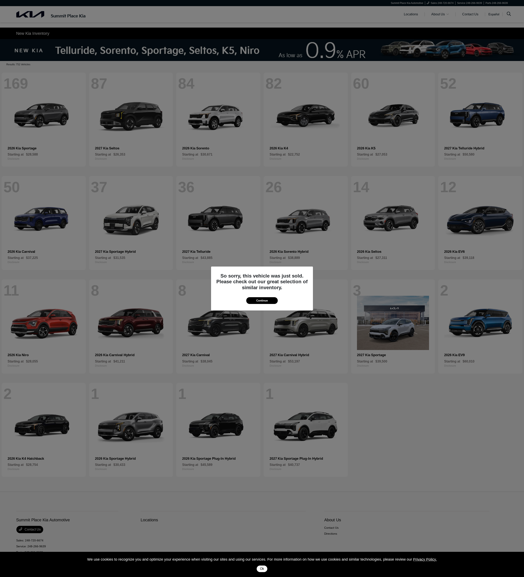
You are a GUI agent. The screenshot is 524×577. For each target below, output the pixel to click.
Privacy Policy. (425, 559)
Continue (262, 300)
